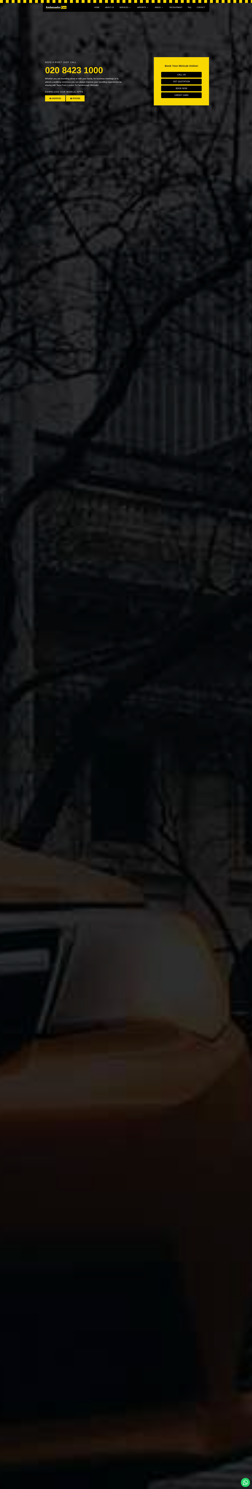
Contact (201, 7)
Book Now (181, 88)
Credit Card (181, 95)
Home (96, 7)
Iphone (76, 98)
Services (123, 7)
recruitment (175, 7)
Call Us (181, 74)
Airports (141, 7)
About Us (109, 7)
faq (189, 7)
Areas (158, 7)
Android (56, 98)
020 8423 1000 (74, 70)
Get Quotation (181, 81)
